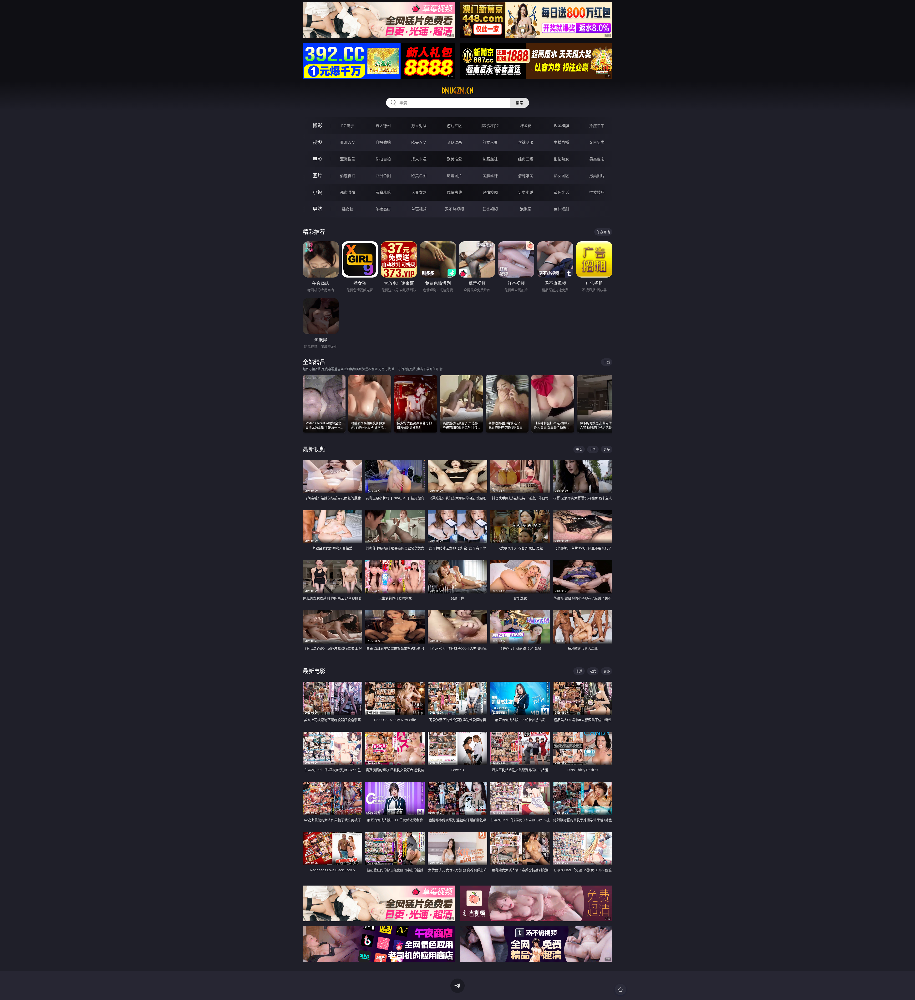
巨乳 (593, 449)
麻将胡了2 (490, 125)
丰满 (579, 671)
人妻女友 (419, 192)
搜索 (519, 102)
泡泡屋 (525, 209)
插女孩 (347, 209)
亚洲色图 (383, 175)
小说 (317, 192)
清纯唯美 (525, 175)
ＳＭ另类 (597, 142)
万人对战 (419, 125)
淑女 (593, 671)
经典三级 (525, 159)
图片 (317, 175)
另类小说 (525, 192)
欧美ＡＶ (419, 142)
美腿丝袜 (490, 175)
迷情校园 (490, 192)
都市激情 (347, 192)
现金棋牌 (561, 125)
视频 (317, 142)
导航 (317, 209)
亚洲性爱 (347, 159)
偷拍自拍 (383, 159)
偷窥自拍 (347, 175)
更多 (606, 449)
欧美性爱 (454, 159)
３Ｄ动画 (454, 142)
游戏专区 (454, 125)
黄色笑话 (561, 192)
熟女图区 (561, 175)
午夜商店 (383, 209)
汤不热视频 (454, 209)
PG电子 (347, 125)
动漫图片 (454, 175)
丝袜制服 (525, 142)
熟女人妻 (490, 142)
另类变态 (597, 159)
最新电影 (314, 671)
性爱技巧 (597, 192)
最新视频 (314, 449)
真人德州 (383, 125)
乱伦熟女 (561, 159)
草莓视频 (419, 209)
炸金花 (525, 125)
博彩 (317, 125)
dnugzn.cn (457, 90)
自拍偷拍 (383, 142)
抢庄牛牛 (597, 125)
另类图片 (597, 175)
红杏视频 (490, 209)
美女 (579, 449)
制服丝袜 (490, 159)
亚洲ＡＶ (347, 142)
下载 (606, 362)
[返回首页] (620, 989)
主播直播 (561, 142)
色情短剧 (561, 209)
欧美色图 (419, 175)
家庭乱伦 (383, 192)
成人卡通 (419, 159)
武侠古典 (454, 192)
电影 (317, 159)
